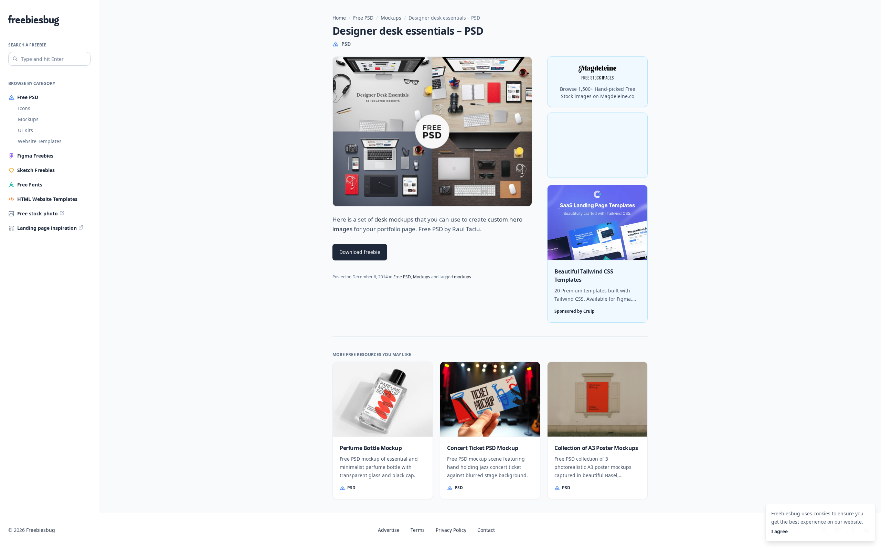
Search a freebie (27, 45)
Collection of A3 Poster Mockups (596, 448)
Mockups (28, 119)
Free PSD (363, 17)
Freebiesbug (40, 530)
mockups (462, 277)
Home (339, 17)
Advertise (389, 530)
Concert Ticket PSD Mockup (482, 448)
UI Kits (25, 130)
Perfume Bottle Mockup (371, 448)
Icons (24, 108)
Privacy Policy (451, 530)
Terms (418, 530)
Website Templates (40, 141)
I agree (779, 531)
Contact (486, 530)
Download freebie (359, 252)
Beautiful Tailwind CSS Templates (583, 275)
